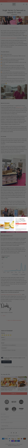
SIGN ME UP (21, 223)
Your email (16, 225)
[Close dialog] (27, 217)
